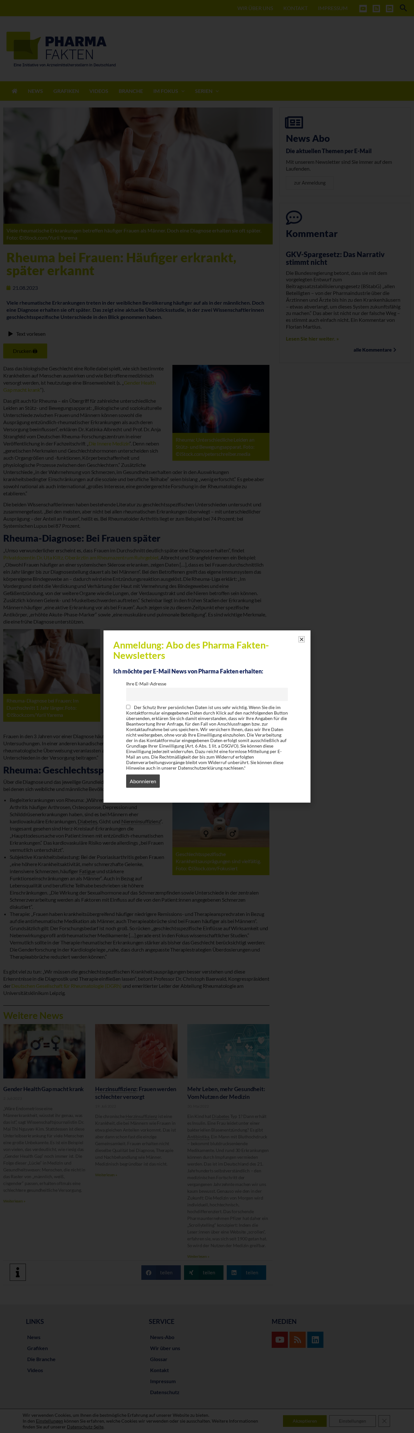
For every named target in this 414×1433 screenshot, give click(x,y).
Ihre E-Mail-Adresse (146, 683)
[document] (207, 716)
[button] (301, 639)
